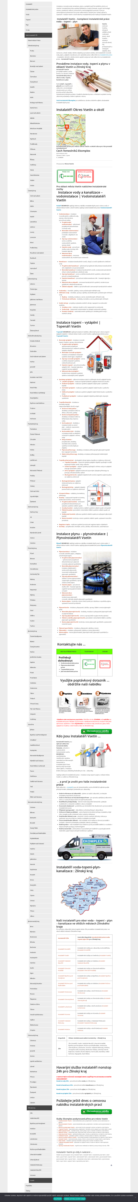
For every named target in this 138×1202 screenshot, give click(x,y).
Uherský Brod (34, 1160)
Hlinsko (32, 445)
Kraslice (32, 527)
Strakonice (33, 688)
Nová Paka (33, 388)
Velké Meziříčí (34, 1118)
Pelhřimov (33, 776)
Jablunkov (33, 859)
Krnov (32, 880)
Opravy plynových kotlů (70, 616)
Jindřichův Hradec (35, 657)
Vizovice (32, 1175)
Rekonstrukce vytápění (70, 371)
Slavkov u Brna (35, 1004)
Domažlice (33, 564)
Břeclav (32, 942)
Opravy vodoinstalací (69, 239)
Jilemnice (33, 305)
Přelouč (32, 481)
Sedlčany (33, 165)
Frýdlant (32, 294)
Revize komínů (67, 518)
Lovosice (33, 237)
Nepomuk (33, 590)
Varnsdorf (33, 268)
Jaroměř (32, 367)
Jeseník (32, 1051)
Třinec (32, 911)
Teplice (32, 263)
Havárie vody (66, 247)
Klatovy (32, 579)
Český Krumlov (35, 647)
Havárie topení (67, 365)
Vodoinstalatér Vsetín (65, 1121)
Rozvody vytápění (65, 340)
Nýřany (32, 595)
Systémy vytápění (65, 379)
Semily (32, 315)
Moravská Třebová (36, 470)
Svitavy (32, 486)
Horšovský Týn (34, 574)
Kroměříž (33, 1134)
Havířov (32, 849)
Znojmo (32, 1030)
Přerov (32, 1077)
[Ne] (135, 1197)
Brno (31, 926)
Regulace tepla (64, 524)
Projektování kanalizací (70, 266)
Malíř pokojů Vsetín (64, 1131)
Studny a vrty (66, 307)
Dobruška (33, 351)
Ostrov (32, 538)
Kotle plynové (67, 423)
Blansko (32, 932)
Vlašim (32, 180)
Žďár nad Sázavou (36, 797)
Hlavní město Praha (34, 40)
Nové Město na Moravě (37, 766)
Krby (63, 439)
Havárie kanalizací (68, 278)
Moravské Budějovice (37, 755)
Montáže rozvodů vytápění (71, 352)
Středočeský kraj (33, 46)
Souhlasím (57, 1199)
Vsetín (32, 1180)
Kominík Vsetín (63, 1139)
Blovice (32, 559)
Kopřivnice (33, 869)
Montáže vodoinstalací (70, 231)
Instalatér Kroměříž (84, 950)
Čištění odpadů (67, 286)
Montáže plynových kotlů (71, 612)
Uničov (32, 1097)
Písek (32, 673)
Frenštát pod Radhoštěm (38, 833)
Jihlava (32, 730)
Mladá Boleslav (35, 123)
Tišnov (32, 1009)
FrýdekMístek (34, 838)
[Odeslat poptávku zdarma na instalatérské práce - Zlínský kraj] (105, 664)
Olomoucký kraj (33, 1035)
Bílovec (32, 812)
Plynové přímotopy (68, 450)
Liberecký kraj (32, 279)
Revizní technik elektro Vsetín (67, 1137)
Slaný (32, 170)
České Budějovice (36, 636)
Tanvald (32, 320)
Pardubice (33, 429)
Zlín (31, 1113)
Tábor (32, 693)
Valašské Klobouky (36, 1165)
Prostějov (33, 1082)
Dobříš (32, 87)
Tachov (32, 626)
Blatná (32, 641)
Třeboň (32, 698)
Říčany (32, 160)
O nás (28, 30)
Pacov (32, 771)
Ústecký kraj (32, 191)
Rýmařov (33, 906)
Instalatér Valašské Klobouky (87, 1023)
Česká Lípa (33, 289)
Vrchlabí (32, 413)
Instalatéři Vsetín (63, 955)
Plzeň (32, 553)
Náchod (32, 382)
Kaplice (32, 662)
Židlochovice (34, 1025)
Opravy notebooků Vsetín (66, 1145)
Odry (31, 890)
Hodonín (33, 952)
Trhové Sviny (34, 704)
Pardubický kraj (33, 424)
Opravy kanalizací (68, 274)
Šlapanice (33, 999)
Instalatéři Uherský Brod (66, 999)
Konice (32, 1056)
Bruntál (32, 823)
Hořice (32, 362)
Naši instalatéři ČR (31, 35)
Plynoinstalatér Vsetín (65, 1124)
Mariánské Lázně (35, 533)
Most (31, 242)
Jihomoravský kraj (33, 921)
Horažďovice (34, 569)
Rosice (32, 994)
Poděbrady (33, 144)
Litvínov (32, 227)
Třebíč (32, 792)
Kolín (31, 97)
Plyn (27, 25)
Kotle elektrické (67, 431)
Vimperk (33, 714)
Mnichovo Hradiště (36, 128)
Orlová (32, 901)
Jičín (31, 372)
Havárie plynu (67, 585)
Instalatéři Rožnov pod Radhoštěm (65, 984)
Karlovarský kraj (33, 507)
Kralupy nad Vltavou (36, 103)
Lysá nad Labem (35, 113)
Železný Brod (34, 331)
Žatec (32, 274)
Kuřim (32, 968)
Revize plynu (66, 601)
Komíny (61, 498)
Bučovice (33, 947)
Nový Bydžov (34, 398)
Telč (31, 787)
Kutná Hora (33, 108)
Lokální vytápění (68, 381)
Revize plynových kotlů (70, 622)
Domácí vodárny (67, 311)
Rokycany (33, 605)
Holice (32, 450)
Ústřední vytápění (68, 388)
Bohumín (33, 818)
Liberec (32, 284)
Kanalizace (63, 262)
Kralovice (33, 584)
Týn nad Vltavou (35, 709)
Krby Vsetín (62, 1140)
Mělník (32, 118)
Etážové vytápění (68, 384)
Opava (32, 895)
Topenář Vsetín (63, 1129)
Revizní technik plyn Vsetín (66, 1127)
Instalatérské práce (32, 9)
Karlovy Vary (34, 512)
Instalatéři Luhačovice (65, 1007)
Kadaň (32, 217)
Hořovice (33, 419)
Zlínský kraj (31, 1108)
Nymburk (33, 139)
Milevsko (33, 667)
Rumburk (33, 258)
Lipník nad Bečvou (36, 1061)
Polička (32, 476)
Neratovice (33, 134)
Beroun (32, 61)
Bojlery (64, 297)
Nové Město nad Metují (37, 393)
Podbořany (33, 248)
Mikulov (32, 978)
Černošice (33, 77)
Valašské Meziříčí (35, 1170)
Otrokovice (33, 1144)
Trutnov (32, 408)
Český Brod (34, 82)
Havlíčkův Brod (35, 745)
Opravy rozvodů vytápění (71, 359)
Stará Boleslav (34, 175)
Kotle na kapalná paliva (70, 415)
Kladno (32, 92)
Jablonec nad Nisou (36, 299)
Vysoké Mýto (34, 496)
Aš (31, 517)
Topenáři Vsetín (62, 336)
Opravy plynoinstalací (70, 576)
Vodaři (58, 206)
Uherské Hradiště (35, 1154)
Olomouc (33, 1040)
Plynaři (58, 543)
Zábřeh (32, 1103)
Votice (32, 185)
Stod (31, 610)
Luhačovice (33, 1139)
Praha (32, 51)
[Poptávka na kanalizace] (84, 702)
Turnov (32, 325)
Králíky (32, 455)
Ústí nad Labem (35, 196)
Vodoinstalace (64, 214)
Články (28, 1191)
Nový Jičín (33, 885)
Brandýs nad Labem (36, 66)
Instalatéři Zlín (63, 938)
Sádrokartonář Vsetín (65, 1134)
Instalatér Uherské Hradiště (87, 970)
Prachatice (33, 678)
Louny (32, 232)
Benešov (33, 56)
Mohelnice (33, 1072)
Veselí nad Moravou (36, 1015)
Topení (28, 20)
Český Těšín (34, 828)
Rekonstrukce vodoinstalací (67, 254)
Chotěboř (33, 740)
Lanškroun (33, 460)
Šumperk (33, 1092)
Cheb (32, 522)
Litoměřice (33, 222)
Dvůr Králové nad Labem (38, 356)
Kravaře (32, 875)
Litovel (32, 1066)
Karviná (32, 864)
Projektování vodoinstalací (67, 223)
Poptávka (29, 1186)
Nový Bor (33, 310)
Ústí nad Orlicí (34, 491)
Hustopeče (33, 958)
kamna (69, 439)
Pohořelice (33, 989)
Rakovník (33, 154)
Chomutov (33, 211)
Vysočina (31, 724)
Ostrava (32, 807)
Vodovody (65, 309)
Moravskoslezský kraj (35, 802)
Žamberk (33, 502)
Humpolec (33, 750)
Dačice (32, 652)
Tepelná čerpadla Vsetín (66, 1142)
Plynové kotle (64, 607)
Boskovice (33, 937)
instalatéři (70, 787)
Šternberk (33, 1087)
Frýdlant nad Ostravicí (37, 844)
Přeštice (32, 600)
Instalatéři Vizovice (64, 1014)
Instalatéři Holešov (64, 1029)
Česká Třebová (35, 434)
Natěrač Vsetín (63, 1132)
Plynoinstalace (64, 552)
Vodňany (33, 719)
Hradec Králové (35, 341)
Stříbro (32, 616)
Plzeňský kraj (32, 548)
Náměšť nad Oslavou (36, 761)
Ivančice (32, 963)
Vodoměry (62, 291)
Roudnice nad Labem (37, 253)
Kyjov (31, 973)
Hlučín (32, 854)
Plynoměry (63, 630)
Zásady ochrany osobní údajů (74, 1199)
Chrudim (33, 439)
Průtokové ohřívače (69, 299)
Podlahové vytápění (69, 396)
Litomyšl (32, 465)
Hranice (32, 1046)
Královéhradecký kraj (34, 336)
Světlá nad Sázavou (36, 781)
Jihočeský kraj (32, 631)
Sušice (32, 621)
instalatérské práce (106, 55)
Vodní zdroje (63, 303)
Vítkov (32, 916)
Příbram (32, 149)
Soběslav (33, 683)
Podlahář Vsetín (63, 1135)
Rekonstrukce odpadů (70, 282)
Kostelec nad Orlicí (36, 377)
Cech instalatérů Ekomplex (65, 100)
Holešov (32, 1129)
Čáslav (32, 71)
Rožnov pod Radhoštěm (37, 1149)
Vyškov (32, 1020)
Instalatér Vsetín (105, 955)
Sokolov (32, 543)
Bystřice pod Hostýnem (37, 1123)
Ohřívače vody (64, 293)
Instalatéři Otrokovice (65, 992)
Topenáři (59, 332)
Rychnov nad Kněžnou (37, 403)
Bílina (32, 201)
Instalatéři (29, 4)
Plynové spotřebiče (66, 628)
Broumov (33, 346)
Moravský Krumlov (36, 983)
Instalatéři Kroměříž (64, 949)
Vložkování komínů (68, 514)
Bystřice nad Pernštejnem (38, 735)
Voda (27, 14)
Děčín (32, 206)
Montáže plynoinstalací (70, 566)
